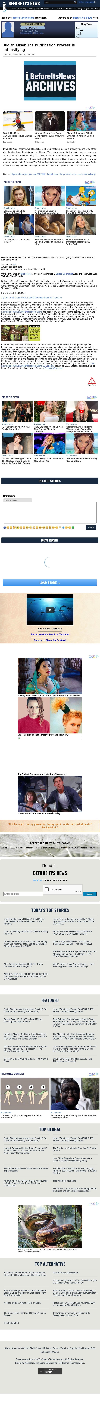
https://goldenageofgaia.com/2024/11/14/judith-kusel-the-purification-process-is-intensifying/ (53, 174)
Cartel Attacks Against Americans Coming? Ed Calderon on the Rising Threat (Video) (25, 1010)
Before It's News (24, 3)
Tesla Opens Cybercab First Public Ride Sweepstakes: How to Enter (71, 1314)
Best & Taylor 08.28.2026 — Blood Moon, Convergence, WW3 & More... (23, 1020)
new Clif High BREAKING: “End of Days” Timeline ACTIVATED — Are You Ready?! (72, 942)
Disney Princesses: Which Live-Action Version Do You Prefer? (49, 695)
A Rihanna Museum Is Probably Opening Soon (47, 212)
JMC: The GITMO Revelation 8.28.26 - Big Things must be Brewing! (72, 1060)
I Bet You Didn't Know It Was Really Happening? (16, 428)
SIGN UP (37, 880)
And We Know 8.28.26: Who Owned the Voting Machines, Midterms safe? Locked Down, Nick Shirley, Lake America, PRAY (25, 943)
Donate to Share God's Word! (50, 640)
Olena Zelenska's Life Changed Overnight (14, 212)
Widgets (55, 1352)
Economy (22, 9)
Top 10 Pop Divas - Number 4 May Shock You (48, 460)
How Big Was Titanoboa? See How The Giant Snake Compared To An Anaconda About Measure (47, 1250)
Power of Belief (57, 9)
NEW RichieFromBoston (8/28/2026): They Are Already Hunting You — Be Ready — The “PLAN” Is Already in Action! (74, 954)
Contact (39, 1348)
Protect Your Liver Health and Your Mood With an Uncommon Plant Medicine (74, 1304)
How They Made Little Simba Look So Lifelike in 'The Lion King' (49, 242)
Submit (90, 894)
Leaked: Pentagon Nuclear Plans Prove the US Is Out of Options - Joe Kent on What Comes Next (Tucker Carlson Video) (74, 1048)
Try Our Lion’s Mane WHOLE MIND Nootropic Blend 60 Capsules (31, 298)
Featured (12, 9)
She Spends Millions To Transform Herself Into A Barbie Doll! (78, 242)
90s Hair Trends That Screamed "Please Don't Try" (43, 734)
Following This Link (54, 368)
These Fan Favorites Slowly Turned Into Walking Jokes (79, 212)
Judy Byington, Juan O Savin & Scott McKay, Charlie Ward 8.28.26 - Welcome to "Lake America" (24, 921)
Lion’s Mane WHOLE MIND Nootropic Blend (21, 312)
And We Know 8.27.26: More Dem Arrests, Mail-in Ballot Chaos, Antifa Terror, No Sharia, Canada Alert (26, 1183)
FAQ (32, 1348)
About (7, 1348)
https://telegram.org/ (36, 848)
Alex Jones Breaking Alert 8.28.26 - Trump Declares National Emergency (23, 965)
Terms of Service (60, 1348)
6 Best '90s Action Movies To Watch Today (39, 813)
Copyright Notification (79, 1348)
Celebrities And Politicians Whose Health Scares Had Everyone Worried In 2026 (79, 429)
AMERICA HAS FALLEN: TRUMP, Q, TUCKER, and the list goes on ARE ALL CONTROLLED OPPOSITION (26, 976)
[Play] (50, 610)
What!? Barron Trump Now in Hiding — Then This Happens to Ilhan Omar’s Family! (73, 965)
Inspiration (88, 9)
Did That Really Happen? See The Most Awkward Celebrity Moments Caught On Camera (16, 461)
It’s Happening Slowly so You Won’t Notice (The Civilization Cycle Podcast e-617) (75, 1281)
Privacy (47, 1348)
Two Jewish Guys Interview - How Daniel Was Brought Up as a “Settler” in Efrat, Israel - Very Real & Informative (25, 1292)
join (14, 264)
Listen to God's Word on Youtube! (50, 634)
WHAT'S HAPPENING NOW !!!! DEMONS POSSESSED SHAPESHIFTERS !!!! (72, 932)
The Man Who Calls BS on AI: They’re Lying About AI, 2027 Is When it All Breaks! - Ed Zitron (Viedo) (75, 1170)
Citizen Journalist (64, 274)
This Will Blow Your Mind (64, 1181)
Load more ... (49, 583)
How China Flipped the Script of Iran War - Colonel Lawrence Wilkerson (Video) (72, 1159)
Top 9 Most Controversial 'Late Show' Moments (42, 774)
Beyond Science (42, 9)
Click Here (25, 274)
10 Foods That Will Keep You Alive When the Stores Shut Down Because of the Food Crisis (25, 1274)
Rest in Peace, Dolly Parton (65, 1273)
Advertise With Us (20, 1348)
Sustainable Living (74, 9)
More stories (39, 33)
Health (30, 9)
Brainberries (9, 208)
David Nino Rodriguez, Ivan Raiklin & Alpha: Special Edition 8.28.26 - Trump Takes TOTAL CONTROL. (74, 921)
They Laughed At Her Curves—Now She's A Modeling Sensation (49, 429)
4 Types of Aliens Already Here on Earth (22, 1303)
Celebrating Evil (11, 1323)
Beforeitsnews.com (23, 17)
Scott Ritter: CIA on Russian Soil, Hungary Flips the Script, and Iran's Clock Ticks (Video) (75, 1189)
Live (97, 9)
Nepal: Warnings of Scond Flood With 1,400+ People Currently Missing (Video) (73, 1010)
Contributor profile (26, 33)
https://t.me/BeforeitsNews (81, 848)
